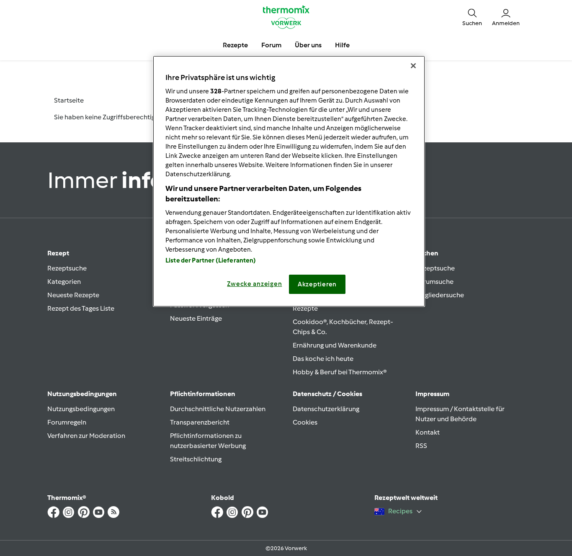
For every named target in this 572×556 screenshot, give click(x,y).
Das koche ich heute (323, 359)
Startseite (69, 100)
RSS (421, 446)
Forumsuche (434, 282)
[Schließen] (413, 66)
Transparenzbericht (199, 422)
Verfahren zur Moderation (86, 436)
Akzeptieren (317, 284)
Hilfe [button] (342, 45)
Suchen (426, 253)
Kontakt (427, 432)
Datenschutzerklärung (326, 409)
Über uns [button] (308, 45)
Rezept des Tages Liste (80, 308)
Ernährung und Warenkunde (334, 345)
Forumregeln (66, 422)
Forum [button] (271, 45)
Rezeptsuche (67, 268)
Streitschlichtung (196, 459)
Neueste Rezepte (73, 295)
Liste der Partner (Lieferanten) (210, 260)
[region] (289, 181)
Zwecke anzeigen (254, 284)
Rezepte (305, 308)
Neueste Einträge (196, 318)
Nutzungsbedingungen (81, 409)
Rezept (58, 253)
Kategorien (64, 282)
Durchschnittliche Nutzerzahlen (217, 409)
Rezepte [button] (235, 45)
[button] (472, 16)
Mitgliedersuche (439, 295)
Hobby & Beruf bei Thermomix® (340, 372)
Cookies (305, 422)
